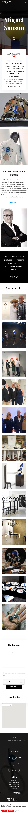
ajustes (12, 808)
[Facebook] (8, 770)
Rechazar (11, 810)
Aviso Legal (14, 780)
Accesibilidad (14, 788)
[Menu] (25, 2)
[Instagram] (16, 770)
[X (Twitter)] (12, 770)
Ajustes (17, 810)
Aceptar (4, 810)
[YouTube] (19, 770)
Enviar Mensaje (14, 686)
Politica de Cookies (14, 784)
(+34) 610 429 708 (14, 751)
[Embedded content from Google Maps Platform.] (14, 715)
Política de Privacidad (16, 673)
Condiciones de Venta (14, 786)
